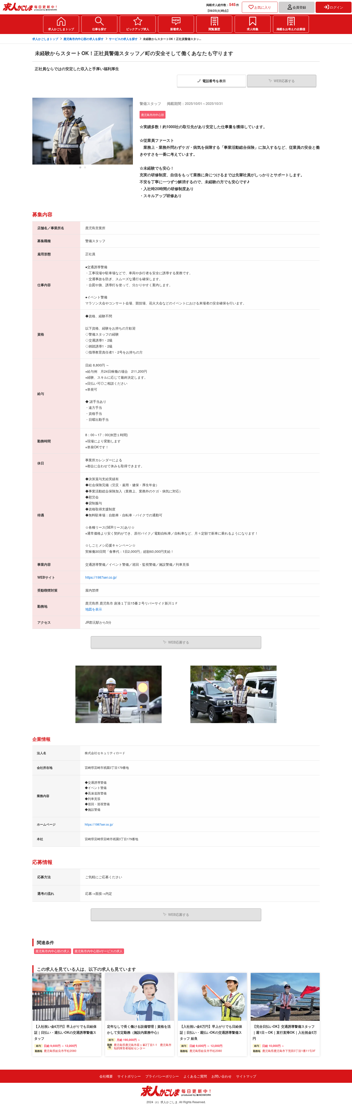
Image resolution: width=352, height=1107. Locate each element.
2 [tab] (85, 168)
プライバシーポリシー (162, 1076)
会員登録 (299, 7)
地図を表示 (93, 609)
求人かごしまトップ (61, 29)
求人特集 (252, 29)
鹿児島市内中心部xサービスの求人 (98, 951)
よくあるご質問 (195, 1076)
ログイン (336, 7)
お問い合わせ (221, 1076)
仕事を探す (99, 29)
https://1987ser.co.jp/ (101, 577)
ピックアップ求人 (137, 29)
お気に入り (262, 7)
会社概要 (106, 1076)
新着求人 (176, 29)
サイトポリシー (129, 1076)
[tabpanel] (82, 131)
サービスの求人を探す (123, 39)
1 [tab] (80, 168)
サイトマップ (246, 1076)
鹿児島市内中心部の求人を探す (83, 39)
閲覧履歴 (214, 29)
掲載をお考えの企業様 (291, 29)
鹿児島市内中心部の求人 (52, 951)
